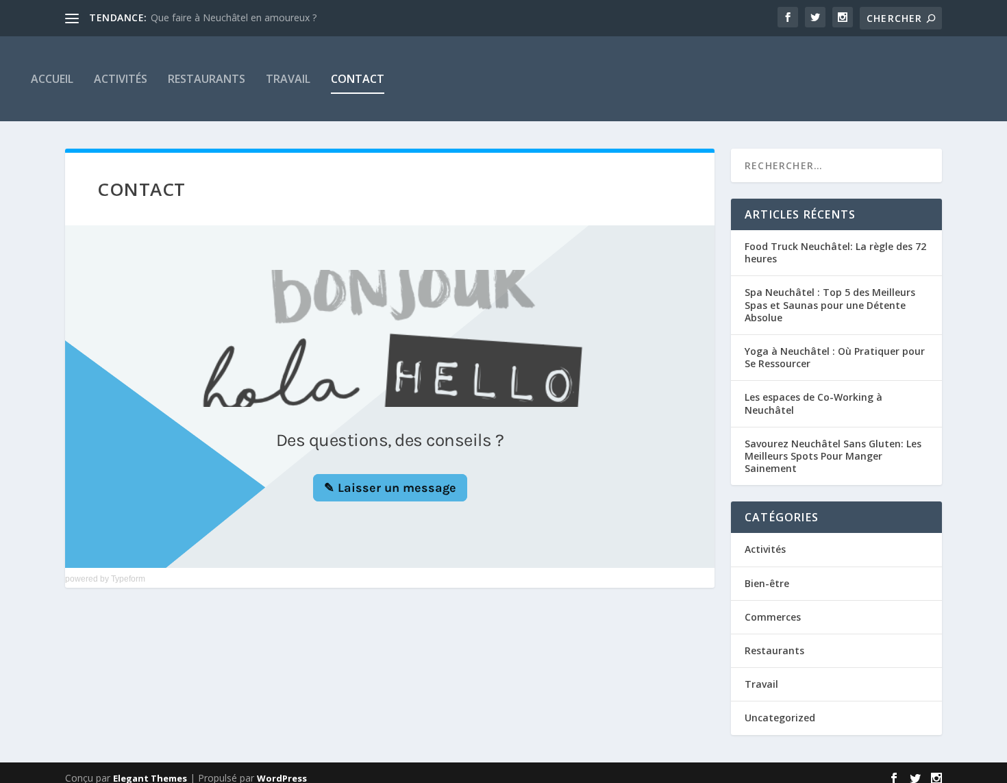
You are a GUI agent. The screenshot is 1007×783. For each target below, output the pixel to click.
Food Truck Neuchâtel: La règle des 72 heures (835, 252)
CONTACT (357, 78)
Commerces (773, 616)
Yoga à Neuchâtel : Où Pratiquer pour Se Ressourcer (835, 357)
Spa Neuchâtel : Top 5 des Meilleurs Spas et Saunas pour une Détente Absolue (830, 304)
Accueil (52, 78)
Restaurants (206, 78)
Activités (120, 78)
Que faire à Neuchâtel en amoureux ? (233, 17)
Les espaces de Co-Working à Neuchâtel (813, 403)
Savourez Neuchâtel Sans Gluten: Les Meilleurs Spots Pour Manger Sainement (833, 456)
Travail (288, 78)
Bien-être (767, 583)
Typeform (128, 579)
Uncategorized (780, 717)
